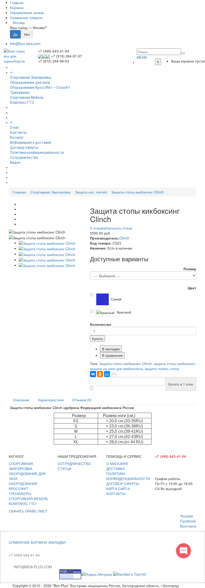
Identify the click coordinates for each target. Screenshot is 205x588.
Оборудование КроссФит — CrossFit (40, 88)
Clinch (124, 238)
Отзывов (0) (82, 399)
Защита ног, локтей (91, 192)
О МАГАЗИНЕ (117, 463)
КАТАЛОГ (22, 72)
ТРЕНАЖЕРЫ (20, 493)
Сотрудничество (24, 158)
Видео (15, 162)
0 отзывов (98, 228)
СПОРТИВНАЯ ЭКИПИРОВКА (21, 466)
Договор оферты (24, 148)
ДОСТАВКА (115, 468)
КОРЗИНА (39, 542)
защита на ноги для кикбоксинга (116, 368)
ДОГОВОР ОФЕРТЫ (122, 483)
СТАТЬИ (64, 468)
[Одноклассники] (100, 374)
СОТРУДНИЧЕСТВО (74, 463)
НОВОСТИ (18, 172)
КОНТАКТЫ (115, 493)
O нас (14, 128)
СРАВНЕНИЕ (19, 542)
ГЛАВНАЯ (144, 62)
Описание (21, 399)
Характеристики (51, 399)
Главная (19, 192)
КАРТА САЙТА (118, 488)
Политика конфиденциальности (37, 152)
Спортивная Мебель (27, 98)
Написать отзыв (119, 228)
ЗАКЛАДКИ (57, 542)
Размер (190, 268)
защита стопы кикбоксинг (174, 363)
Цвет (192, 287)
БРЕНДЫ (17, 112)
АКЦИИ (16, 182)
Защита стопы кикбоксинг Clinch (137, 192)
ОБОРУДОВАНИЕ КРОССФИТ (23, 486)
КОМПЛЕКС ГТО (22, 503)
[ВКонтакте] (93, 374)
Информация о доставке (30, 142)
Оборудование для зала (30, 82)
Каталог (17, 138)
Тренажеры (20, 92)
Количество (100, 324)
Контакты (18, 132)
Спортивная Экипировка (30, 78)
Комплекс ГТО (22, 102)
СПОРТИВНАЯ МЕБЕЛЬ (28, 498)
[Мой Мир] (107, 374)
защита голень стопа (162, 368)
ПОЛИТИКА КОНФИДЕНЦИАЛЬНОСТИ (128, 476)
